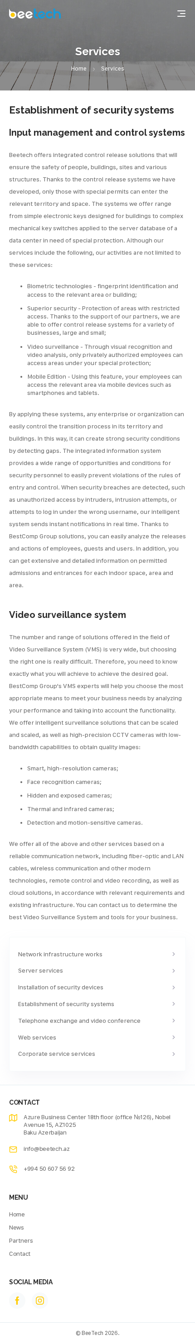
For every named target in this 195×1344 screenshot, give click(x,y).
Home (79, 68)
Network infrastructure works (60, 954)
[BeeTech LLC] (35, 14)
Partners (21, 1240)
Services (112, 68)
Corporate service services (56, 1053)
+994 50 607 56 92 (49, 1168)
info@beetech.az (47, 1148)
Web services (37, 1037)
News (16, 1227)
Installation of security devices (60, 987)
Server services (40, 970)
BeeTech (92, 1333)
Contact (19, 1253)
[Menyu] (181, 13)
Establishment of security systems (66, 1003)
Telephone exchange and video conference (79, 1020)
